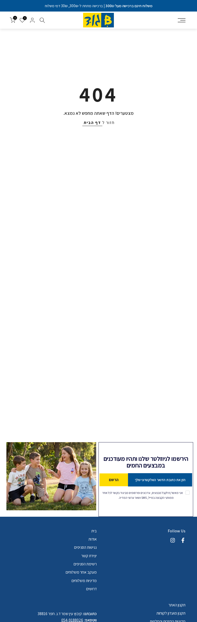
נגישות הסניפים (85, 547)
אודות (92, 539)
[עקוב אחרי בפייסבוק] (182, 540)
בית (94, 531)
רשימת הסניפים (85, 564)
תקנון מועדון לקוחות (170, 613)
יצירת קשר (89, 555)
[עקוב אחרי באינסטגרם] (172, 540)
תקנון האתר (177, 605)
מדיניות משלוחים (84, 580)
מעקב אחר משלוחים (81, 572)
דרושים (91, 589)
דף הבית (92, 122)
